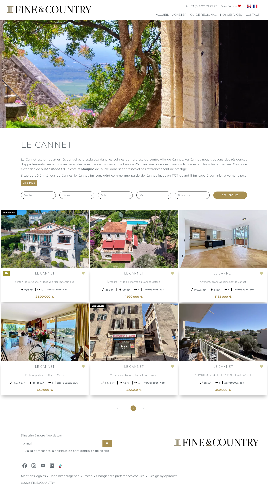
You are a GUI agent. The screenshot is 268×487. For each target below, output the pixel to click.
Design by (162, 476)
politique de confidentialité (74, 451)
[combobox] (76, 195)
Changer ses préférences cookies (120, 476)
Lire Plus (29, 183)
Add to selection (84, 368)
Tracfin (88, 476)
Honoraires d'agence (64, 476)
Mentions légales (33, 476)
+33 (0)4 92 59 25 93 (202, 6)
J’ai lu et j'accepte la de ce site (67, 451)
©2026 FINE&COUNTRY (38, 482)
